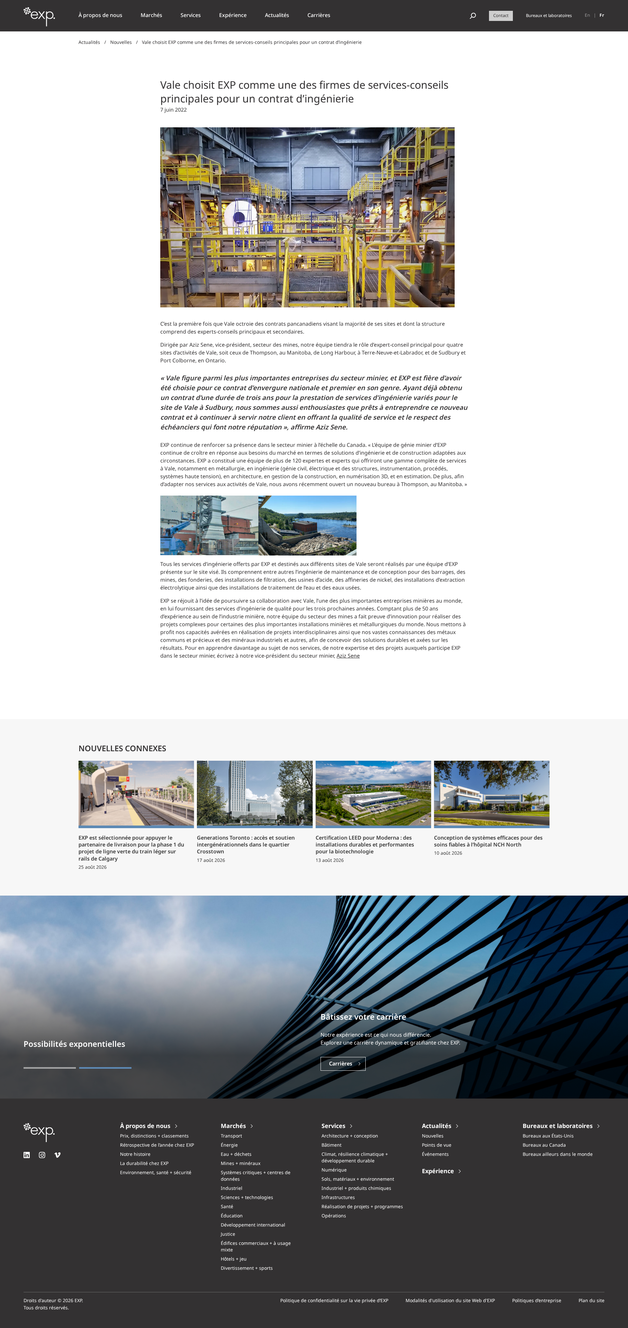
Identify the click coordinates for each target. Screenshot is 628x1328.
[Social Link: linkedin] (27, 1155)
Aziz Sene (348, 656)
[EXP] (39, 19)
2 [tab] (105, 1068)
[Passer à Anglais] (587, 16)
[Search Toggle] (473, 16)
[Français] (602, 16)
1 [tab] (50, 1068)
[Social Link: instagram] (42, 1155)
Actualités (89, 42)
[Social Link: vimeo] (57, 1155)
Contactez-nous (349, 1064)
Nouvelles (121, 42)
